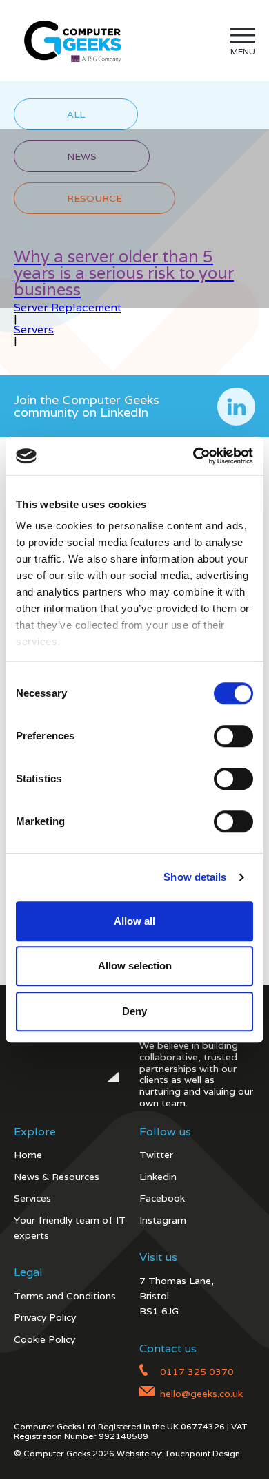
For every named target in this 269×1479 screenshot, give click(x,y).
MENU (242, 51)
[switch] (233, 736)
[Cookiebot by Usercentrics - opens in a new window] (193, 456)
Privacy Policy (45, 1317)
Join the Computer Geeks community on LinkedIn (86, 406)
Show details (194, 877)
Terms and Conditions (65, 1296)
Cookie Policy (44, 1339)
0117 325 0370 (197, 1371)
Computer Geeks (70, 40)
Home (28, 1154)
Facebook (162, 1198)
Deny (134, 1011)
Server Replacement (67, 307)
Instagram (162, 1220)
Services (32, 1198)
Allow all (134, 921)
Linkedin (158, 1177)
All (76, 114)
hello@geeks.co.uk (201, 1393)
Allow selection (135, 966)
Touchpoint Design (202, 1453)
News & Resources (56, 1177)
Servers (34, 329)
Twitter (156, 1154)
